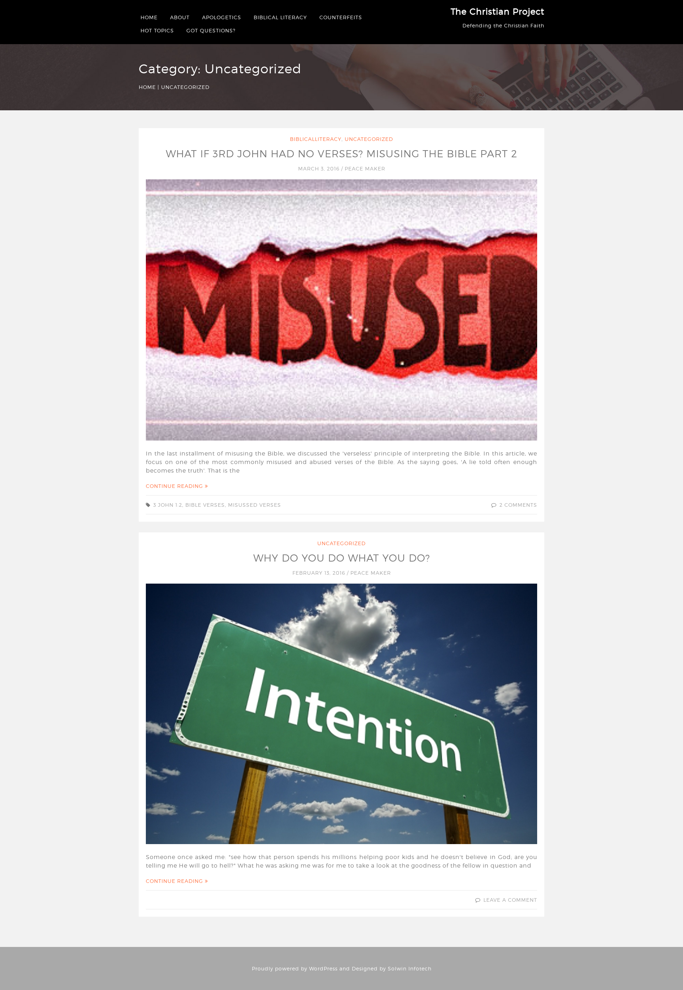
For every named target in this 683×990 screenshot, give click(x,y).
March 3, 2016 (319, 168)
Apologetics (221, 17)
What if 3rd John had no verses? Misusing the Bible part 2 (341, 154)
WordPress (323, 968)
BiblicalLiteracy (316, 139)
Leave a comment (510, 900)
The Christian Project (497, 11)
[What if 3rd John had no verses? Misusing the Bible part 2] (341, 309)
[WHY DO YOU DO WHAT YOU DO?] (341, 713)
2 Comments (518, 505)
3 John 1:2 (167, 505)
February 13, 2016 (319, 573)
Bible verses (205, 505)
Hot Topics (157, 30)
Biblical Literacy (280, 17)
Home (149, 17)
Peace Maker (365, 168)
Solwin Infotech (409, 968)
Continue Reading (175, 486)
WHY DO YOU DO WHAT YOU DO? (341, 558)
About (180, 17)
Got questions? (210, 30)
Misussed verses (254, 505)
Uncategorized (369, 139)
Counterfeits (340, 17)
